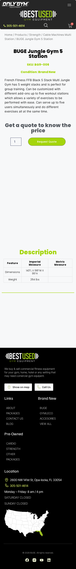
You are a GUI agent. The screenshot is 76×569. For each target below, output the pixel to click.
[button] (69, 5)
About (10, 408)
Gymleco (46, 413)
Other (10, 454)
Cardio (11, 443)
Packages (13, 413)
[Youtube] (41, 560)
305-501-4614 (15, 25)
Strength (35, 34)
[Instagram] (34, 560)
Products (21, 34)
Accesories (48, 418)
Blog (9, 424)
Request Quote (47, 141)
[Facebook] (27, 560)
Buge (43, 408)
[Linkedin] (49, 560)
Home (8, 34)
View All (46, 424)
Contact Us (14, 418)
